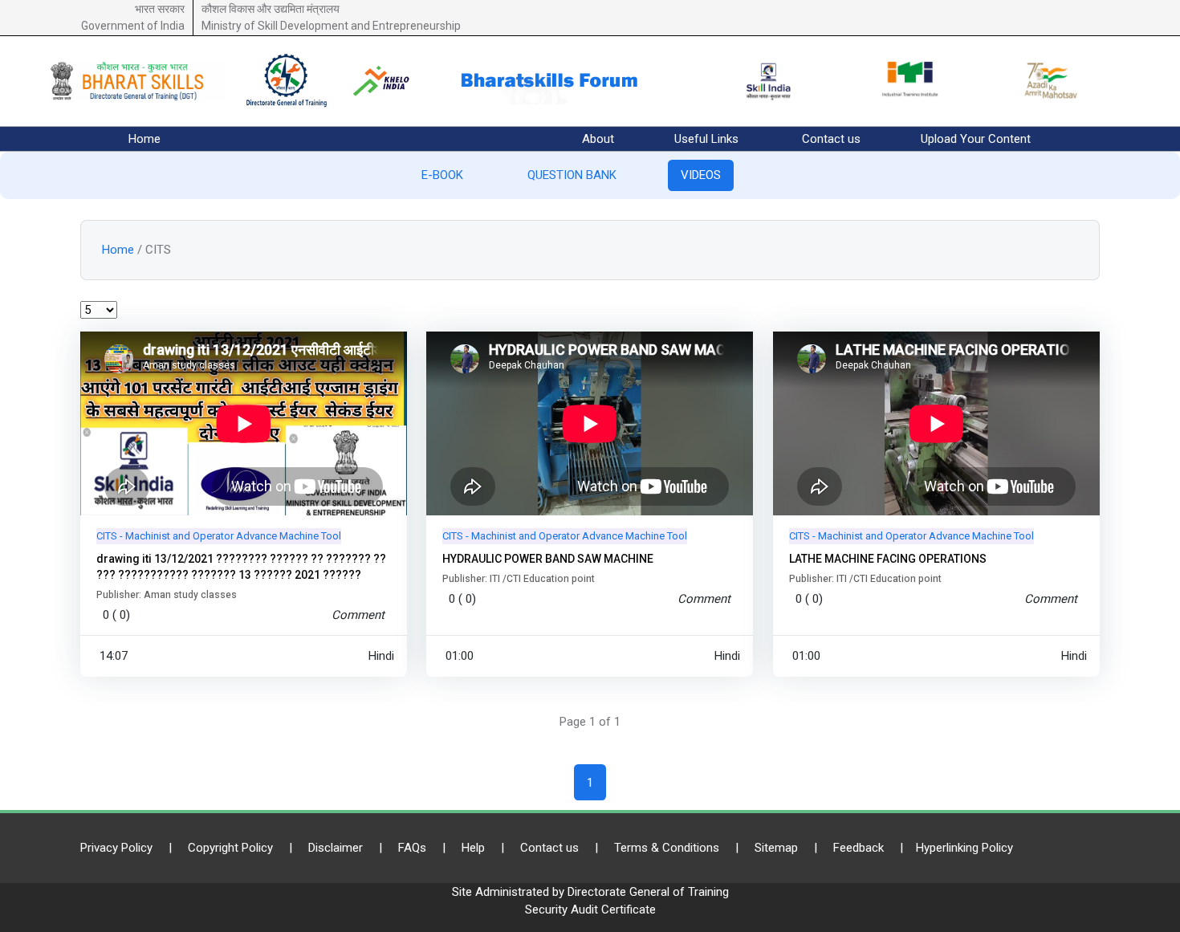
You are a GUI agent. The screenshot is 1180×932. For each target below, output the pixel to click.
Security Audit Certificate (590, 909)
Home (144, 139)
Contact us (831, 139)
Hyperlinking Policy (964, 847)
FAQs (412, 847)
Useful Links (706, 139)
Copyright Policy (230, 847)
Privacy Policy (116, 847)
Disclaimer (335, 847)
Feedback (858, 847)
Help (473, 847)
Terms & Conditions (666, 847)
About (598, 139)
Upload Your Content (976, 139)
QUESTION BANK (571, 175)
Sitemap (776, 847)
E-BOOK (442, 175)
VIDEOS (701, 175)
